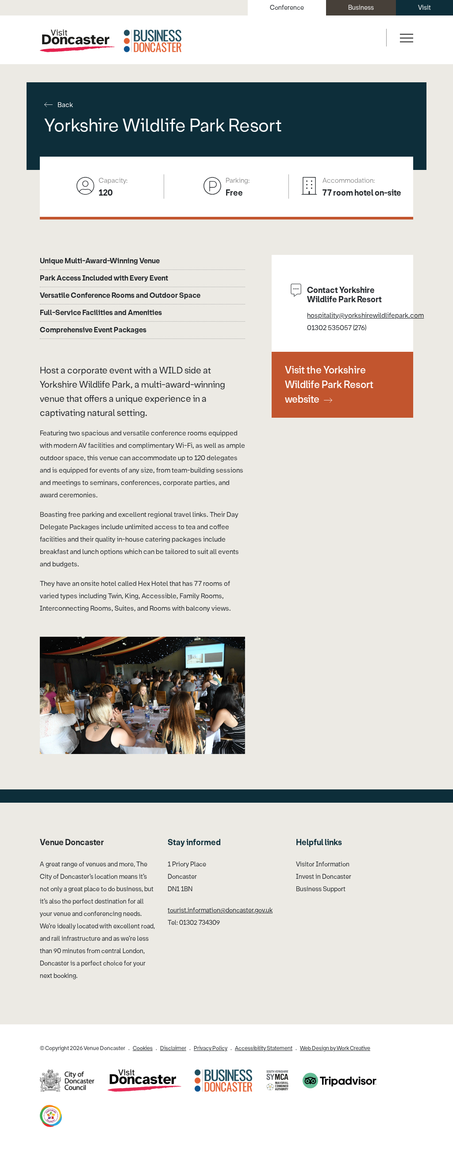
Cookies (143, 1048)
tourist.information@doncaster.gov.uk (220, 910)
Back (65, 104)
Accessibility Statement (263, 1048)
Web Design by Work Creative (335, 1048)
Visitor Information (322, 864)
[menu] (405, 37)
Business (361, 8)
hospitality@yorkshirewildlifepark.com (365, 315)
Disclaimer (173, 1048)
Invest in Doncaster (323, 877)
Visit (424, 8)
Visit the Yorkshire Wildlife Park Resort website (329, 385)
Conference (287, 8)
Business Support (321, 889)
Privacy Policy (210, 1048)
